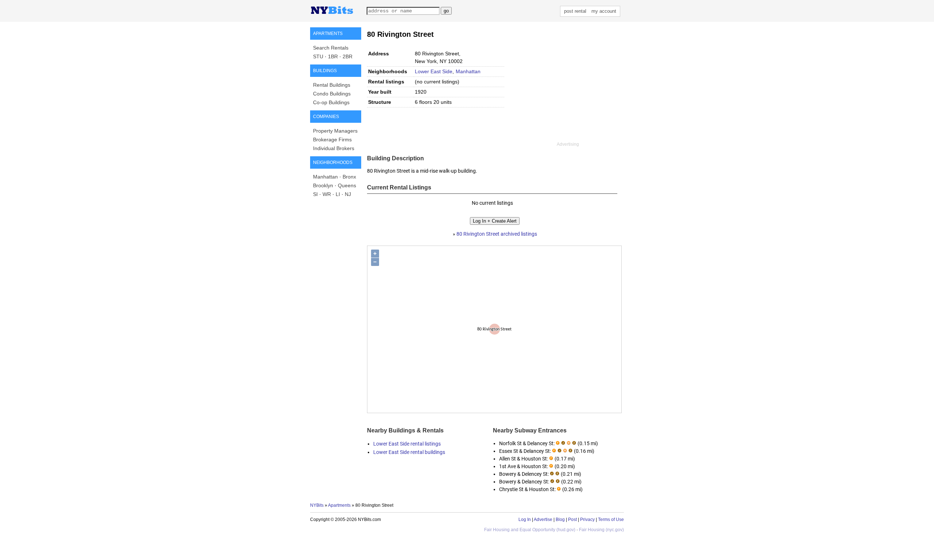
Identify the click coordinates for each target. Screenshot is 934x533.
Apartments (339, 505)
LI (338, 194)
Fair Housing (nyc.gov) (601, 529)
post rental (575, 11)
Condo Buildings (332, 94)
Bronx (349, 177)
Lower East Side (433, 71)
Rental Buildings (331, 85)
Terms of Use (611, 519)
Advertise (543, 519)
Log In (524, 519)
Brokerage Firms (332, 139)
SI (315, 194)
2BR (347, 56)
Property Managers (335, 131)
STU (318, 56)
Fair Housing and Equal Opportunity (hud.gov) (529, 529)
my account (603, 11)
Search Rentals (330, 48)
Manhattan (325, 177)
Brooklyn (323, 185)
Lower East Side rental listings (407, 444)
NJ (348, 194)
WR (327, 194)
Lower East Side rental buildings (409, 452)
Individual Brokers (333, 148)
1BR (333, 56)
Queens (347, 185)
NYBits (317, 505)
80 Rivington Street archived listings (496, 234)
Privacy (587, 519)
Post (572, 519)
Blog (560, 519)
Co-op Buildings (331, 102)
